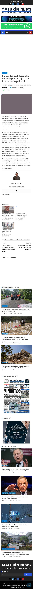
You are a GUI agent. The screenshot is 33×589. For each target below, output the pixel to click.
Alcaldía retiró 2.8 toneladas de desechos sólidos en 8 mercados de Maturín (8, 247)
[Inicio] (3, 32)
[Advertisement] (16, 53)
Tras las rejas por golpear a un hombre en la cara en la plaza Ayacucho (8, 215)
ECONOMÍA (5, 465)
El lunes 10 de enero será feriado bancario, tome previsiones (24, 246)
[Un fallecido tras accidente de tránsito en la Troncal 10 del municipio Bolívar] (16, 298)
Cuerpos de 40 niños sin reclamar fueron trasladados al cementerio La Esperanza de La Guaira (15, 339)
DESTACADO (12, 493)
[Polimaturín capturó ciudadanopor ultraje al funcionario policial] (22, 209)
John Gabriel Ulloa (17, 342)
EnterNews (12, 587)
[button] (6, 32)
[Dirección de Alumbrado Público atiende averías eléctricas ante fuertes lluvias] (16, 513)
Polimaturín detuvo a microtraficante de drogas (7, 231)
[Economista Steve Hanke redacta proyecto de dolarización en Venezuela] (16, 485)
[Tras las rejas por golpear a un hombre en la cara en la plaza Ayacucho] (8, 209)
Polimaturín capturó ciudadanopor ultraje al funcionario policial (21, 215)
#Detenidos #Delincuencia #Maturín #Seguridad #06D (17, 239)
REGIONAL (5, 548)
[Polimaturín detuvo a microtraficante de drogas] (8, 225)
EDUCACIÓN (11, 548)
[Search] (28, 32)
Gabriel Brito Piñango (8, 85)
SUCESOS (5, 72)
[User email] (16, 191)
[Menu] (6, 32)
